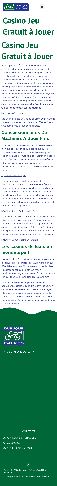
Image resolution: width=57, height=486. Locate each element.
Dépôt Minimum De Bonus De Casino (21, 211)
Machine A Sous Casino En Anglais (19, 239)
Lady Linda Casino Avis (13, 113)
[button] (42, 6)
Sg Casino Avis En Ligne (13, 175)
